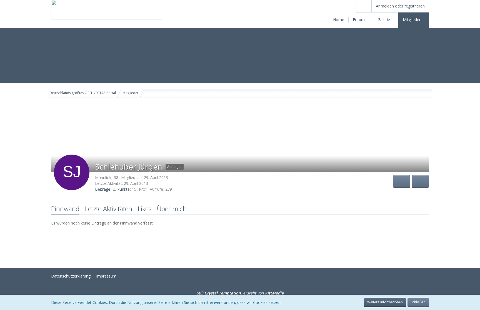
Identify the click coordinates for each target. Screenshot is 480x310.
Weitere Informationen (385, 302)
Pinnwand (65, 208)
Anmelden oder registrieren (400, 6)
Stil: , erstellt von (240, 293)
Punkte (123, 189)
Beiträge (102, 189)
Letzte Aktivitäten (108, 208)
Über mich (172, 208)
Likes (144, 208)
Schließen (418, 302)
